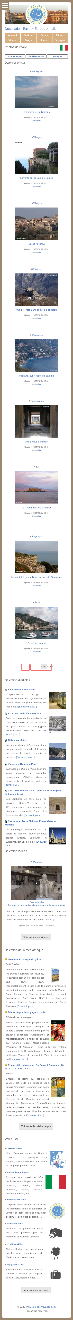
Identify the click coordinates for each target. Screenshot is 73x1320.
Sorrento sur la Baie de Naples (36, 177)
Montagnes (37, 71)
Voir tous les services (36, 1290)
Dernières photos (36, 56)
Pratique (28, 35)
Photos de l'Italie (14, 1223)
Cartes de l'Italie (14, 1148)
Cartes (44, 35)
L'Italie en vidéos (14, 1244)
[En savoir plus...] (27, 706)
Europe (39, 29)
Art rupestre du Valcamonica (24, 713)
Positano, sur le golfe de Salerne (36, 375)
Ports (37, 602)
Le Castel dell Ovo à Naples (36, 507)
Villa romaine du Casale (21, 689)
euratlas (37, 120)
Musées (37, 862)
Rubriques (57, 56)
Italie (53, 29)
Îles (37, 467)
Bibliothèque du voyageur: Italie (26, 1012)
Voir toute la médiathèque (36, 1126)
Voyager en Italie (14, 1264)
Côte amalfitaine (17, 740)
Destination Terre (17, 29)
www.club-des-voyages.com (41, 1306)
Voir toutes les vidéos (36, 937)
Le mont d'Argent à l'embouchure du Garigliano (36, 577)
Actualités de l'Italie (16, 1199)
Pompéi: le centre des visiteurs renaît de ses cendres (36, 905)
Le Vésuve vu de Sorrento (37, 112)
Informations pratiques (17, 1172)
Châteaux (37, 269)
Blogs (28, 40)
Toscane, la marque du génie (24, 959)
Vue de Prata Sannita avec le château (36, 309)
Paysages (37, 335)
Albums (60, 35)
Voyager (60, 40)
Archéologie (37, 401)
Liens (44, 40)
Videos (12, 40)
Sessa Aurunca (37, 243)
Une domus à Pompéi (36, 441)
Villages (37, 137)
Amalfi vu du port (37, 643)
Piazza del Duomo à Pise (22, 764)
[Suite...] (49, 919)
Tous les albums (15, 56)
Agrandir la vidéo (37, 902)
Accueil (12, 35)
